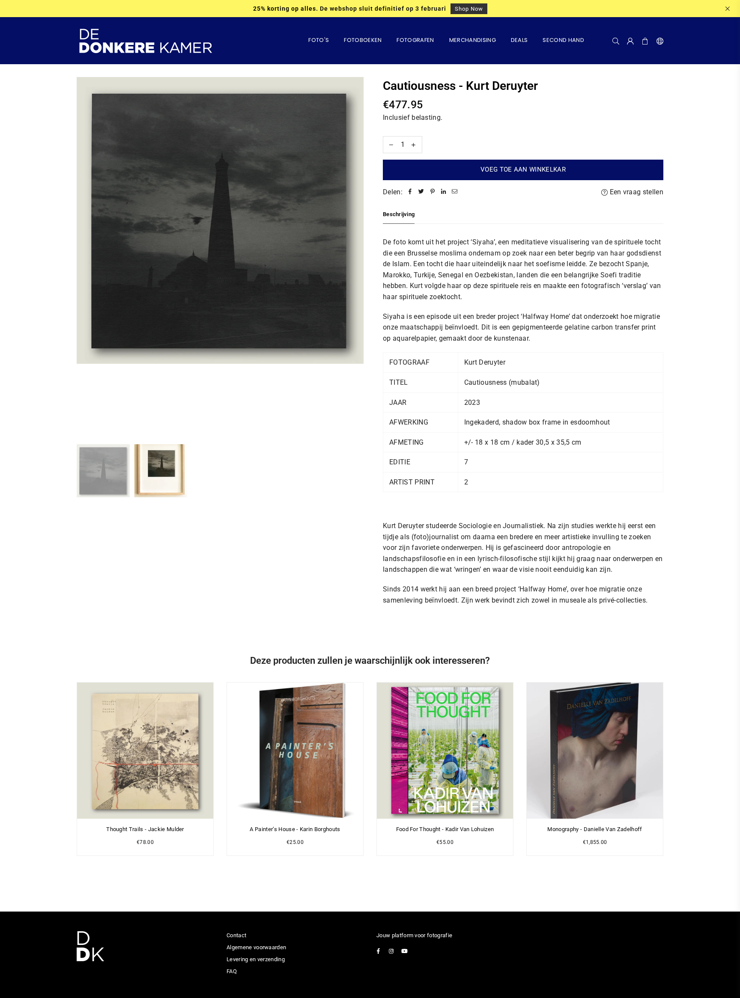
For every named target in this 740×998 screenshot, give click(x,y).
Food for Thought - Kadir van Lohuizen (445, 829)
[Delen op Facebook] (410, 192)
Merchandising (472, 40)
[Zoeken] (616, 40)
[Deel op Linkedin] (443, 192)
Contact (236, 935)
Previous (84, 256)
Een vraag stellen (635, 192)
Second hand (563, 40)
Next (356, 256)
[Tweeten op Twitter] (421, 192)
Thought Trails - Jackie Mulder (145, 829)
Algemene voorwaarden (256, 947)
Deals (519, 40)
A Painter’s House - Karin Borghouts (295, 829)
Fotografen (415, 40)
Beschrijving (399, 214)
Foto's (318, 40)
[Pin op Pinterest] (432, 192)
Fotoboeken (363, 40)
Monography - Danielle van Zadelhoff (594, 829)
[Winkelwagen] (645, 40)
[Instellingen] (658, 40)
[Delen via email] (454, 192)
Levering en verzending (256, 959)
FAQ (232, 971)
